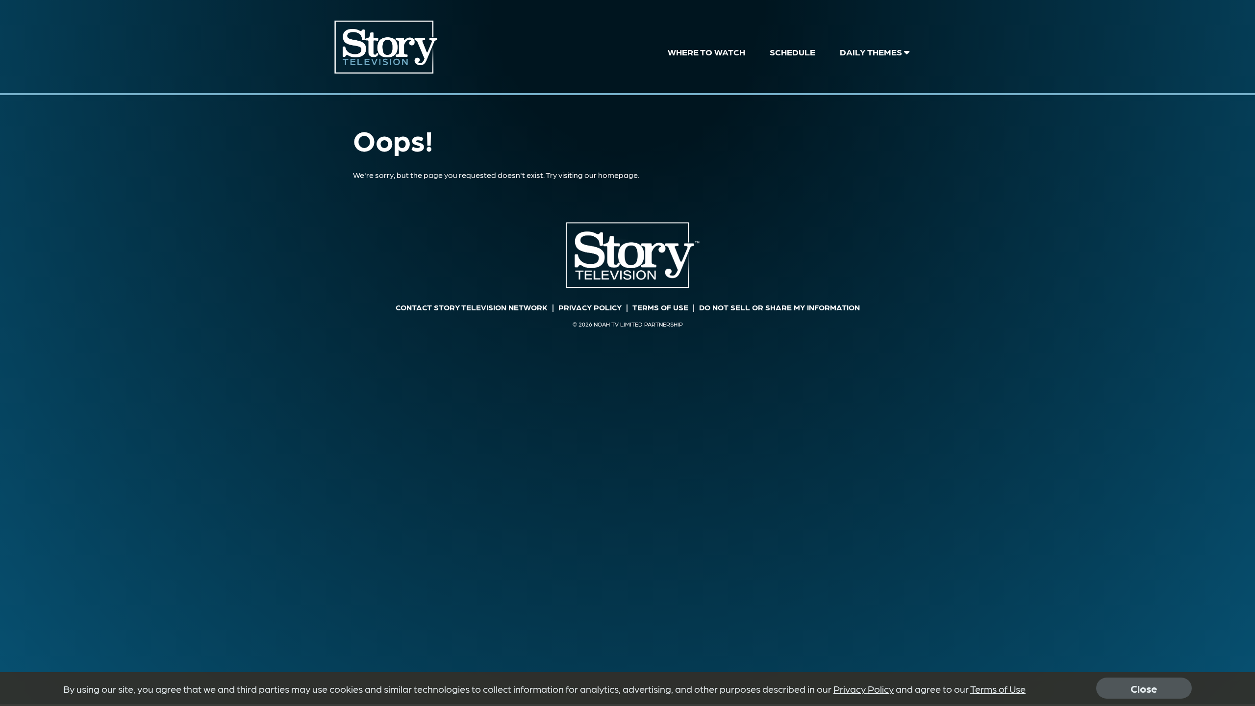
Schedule (792, 52)
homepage (618, 174)
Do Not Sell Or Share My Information (779, 307)
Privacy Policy (590, 307)
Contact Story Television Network (472, 307)
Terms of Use (660, 307)
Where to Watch (706, 52)
